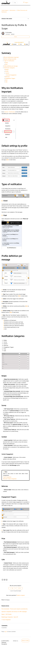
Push (6, 64)
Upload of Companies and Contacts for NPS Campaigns (14, 611)
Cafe (6, 82)
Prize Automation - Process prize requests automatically (15, 609)
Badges (7, 69)
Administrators (13, 10)
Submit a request (21, 595)
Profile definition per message (11, 66)
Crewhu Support (5, 10)
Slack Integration (7, 477)
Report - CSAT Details (7, 614)
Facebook (2, 580)
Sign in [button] (26, 2)
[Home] (6, 3)
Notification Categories (9, 67)
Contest (7, 73)
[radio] (12, 588)
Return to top (5, 599)
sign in (6, 631)
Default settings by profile (10, 59)
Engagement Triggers (10, 78)
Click (26, 306)
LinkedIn (7, 580)
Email (6, 62)
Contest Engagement (11, 75)
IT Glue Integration (6, 619)
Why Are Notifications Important (11, 57)
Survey (6, 71)
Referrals (7, 76)
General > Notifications (9, 112)
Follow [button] (15, 36)
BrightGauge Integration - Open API (10, 617)
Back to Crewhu (25, 640)
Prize (6, 80)
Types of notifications (9, 60)
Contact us (15, 640)
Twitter (4, 580)
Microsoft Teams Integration (10, 478)
